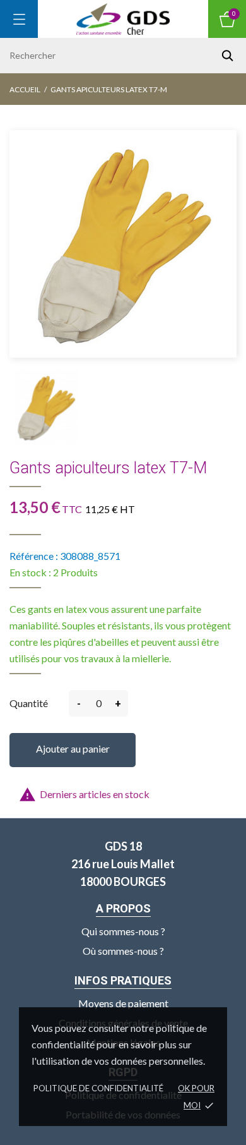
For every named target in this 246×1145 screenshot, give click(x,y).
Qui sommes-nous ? (123, 931)
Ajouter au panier (73, 748)
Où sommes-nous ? (123, 951)
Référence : (33, 556)
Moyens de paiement (123, 1003)
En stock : (30, 572)
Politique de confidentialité (98, 1088)
